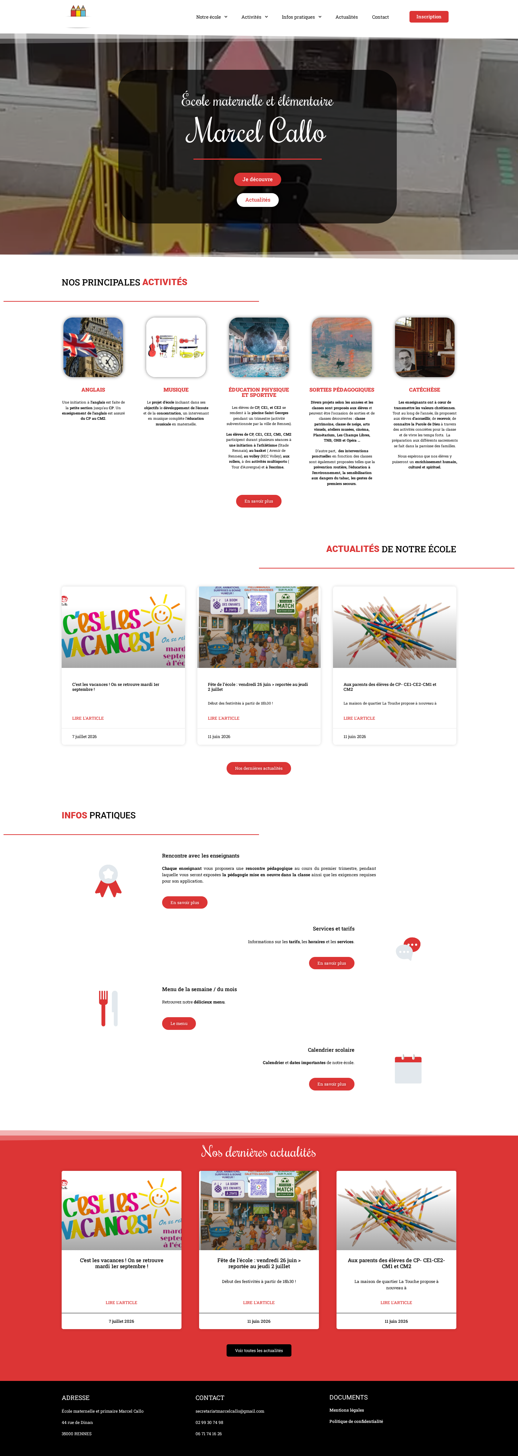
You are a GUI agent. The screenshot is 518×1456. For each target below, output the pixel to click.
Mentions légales (346, 1410)
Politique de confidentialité (356, 1421)
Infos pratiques (298, 17)
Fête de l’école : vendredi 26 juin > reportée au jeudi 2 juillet (258, 687)
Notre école (208, 17)
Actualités (346, 17)
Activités (251, 17)
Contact (380, 17)
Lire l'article (88, 718)
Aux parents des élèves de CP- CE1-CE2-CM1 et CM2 (390, 687)
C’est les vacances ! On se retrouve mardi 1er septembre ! (115, 687)
